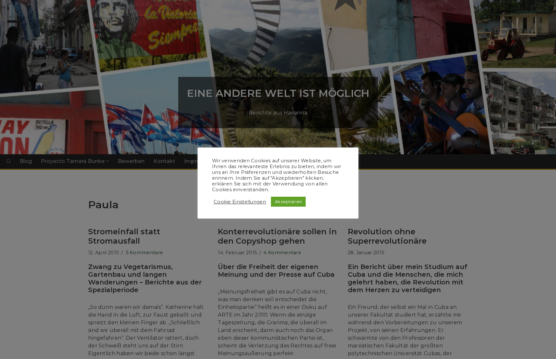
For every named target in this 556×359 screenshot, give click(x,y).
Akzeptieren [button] (288, 201)
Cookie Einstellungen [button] (240, 202)
